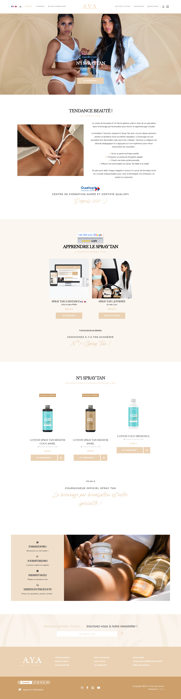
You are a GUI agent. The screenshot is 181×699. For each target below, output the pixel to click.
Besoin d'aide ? (62, 661)
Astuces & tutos (122, 6)
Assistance (139, 6)
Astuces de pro (62, 665)
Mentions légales (141, 665)
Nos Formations (58, 6)
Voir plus (90, 481)
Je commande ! (44, 458)
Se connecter (100, 665)
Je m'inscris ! (90, 81)
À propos (40, 6)
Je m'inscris (69, 316)
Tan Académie (32, 661)
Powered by (156, 689)
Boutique (153, 6)
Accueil (28, 6)
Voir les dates (112, 316)
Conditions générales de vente (147, 661)
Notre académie (62, 657)
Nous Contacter (101, 657)
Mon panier (138, 657)
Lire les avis (99, 661)
